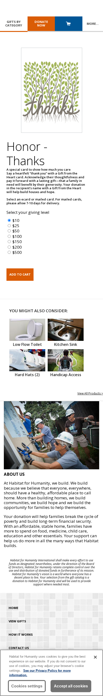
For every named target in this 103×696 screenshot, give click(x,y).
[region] (51, 673)
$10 (15, 220)
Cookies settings (27, 686)
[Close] (95, 657)
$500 (17, 252)
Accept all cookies (71, 686)
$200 (17, 247)
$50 (15, 231)
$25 (15, 225)
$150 (17, 241)
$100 (17, 236)
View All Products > (90, 393)
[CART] (68, 24)
